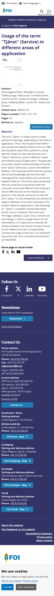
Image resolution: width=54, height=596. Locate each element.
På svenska (11, 3)
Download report (41, 126)
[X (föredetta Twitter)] (7, 251)
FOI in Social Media (11, 326)
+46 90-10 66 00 (18, 503)
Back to (15, 25)
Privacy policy (45, 537)
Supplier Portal (10, 394)
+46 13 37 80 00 (18, 455)
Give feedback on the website (18, 529)
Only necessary (26, 587)
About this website (12, 525)
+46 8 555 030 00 (19, 359)
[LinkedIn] (13, 251)
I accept (7, 587)
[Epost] (18, 251)
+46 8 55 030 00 (18, 479)
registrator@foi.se (11, 366)
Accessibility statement (39, 533)
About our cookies (11, 580)
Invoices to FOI (9, 399)
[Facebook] (3, 251)
